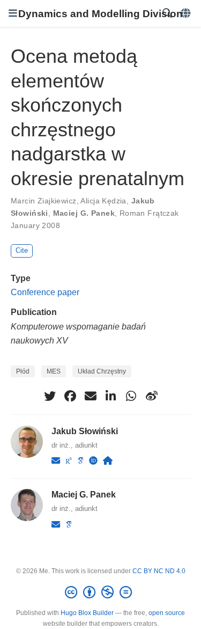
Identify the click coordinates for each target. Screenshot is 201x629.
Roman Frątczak (149, 213)
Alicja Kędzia (103, 200)
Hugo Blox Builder (87, 613)
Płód (22, 371)
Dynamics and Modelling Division (100, 13)
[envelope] (91, 396)
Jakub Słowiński (84, 431)
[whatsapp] (131, 396)
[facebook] (70, 396)
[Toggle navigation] (13, 13)
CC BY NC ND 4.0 (158, 571)
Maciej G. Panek (84, 213)
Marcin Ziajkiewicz (44, 200)
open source (166, 613)
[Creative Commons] (100, 592)
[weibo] (152, 396)
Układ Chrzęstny (102, 371)
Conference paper (45, 292)
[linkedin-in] (111, 396)
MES (54, 371)
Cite (22, 250)
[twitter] (50, 396)
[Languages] (186, 14)
